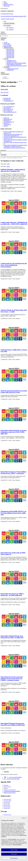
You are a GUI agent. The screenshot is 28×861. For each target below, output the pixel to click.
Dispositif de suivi (7, 786)
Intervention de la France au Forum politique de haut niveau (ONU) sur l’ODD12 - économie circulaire (12, 678)
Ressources (6, 67)
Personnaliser (17, 859)
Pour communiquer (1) (9, 106)
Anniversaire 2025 (7, 799)
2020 (4, 92)
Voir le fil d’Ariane (5, 74)
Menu (5, 1)
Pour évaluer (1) (7, 108)
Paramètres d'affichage (9, 23)
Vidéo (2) (6, 126)
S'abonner (6, 771)
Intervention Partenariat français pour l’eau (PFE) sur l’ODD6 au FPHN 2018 (13, 724)
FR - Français (10, 27)
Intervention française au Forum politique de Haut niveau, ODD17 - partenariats (13, 472)
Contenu (6, 3)
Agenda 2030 (7, 43)
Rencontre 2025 (10, 49)
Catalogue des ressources (12, 68)
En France (6, 788)
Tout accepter (16, 850)
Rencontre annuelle (8, 47)
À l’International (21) (9, 100)
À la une (6, 58)
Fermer (2, 32)
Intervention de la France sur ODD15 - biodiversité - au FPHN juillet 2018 (12, 594)
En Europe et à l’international (10, 789)
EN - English (10, 29)
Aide (5, 21)
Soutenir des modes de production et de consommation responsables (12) (13, 135)
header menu (10, 11)
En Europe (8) (7, 99)
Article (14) (6, 117)
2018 (6, 89)
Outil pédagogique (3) (9, 121)
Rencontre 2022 (10, 53)
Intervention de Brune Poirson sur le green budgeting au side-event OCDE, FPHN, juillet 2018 (14, 432)
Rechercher (3, 11)
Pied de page (7, 6)
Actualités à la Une (11, 60)
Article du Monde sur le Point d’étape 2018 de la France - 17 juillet (14, 310)
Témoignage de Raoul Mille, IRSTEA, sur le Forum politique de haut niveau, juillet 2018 (13, 513)
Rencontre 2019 (10, 57)
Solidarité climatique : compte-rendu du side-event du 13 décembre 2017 (13, 170)
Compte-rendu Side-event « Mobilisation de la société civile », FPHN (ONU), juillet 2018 (14, 223)
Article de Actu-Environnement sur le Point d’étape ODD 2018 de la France (14, 391)
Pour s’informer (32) (8, 109)
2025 (2, 92)
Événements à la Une (12, 61)
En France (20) (7, 98)
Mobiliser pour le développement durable (16, 63)
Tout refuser (16, 854)
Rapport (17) (7, 123)
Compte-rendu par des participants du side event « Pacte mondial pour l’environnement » (14, 265)
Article (8, 166)
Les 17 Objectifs (7, 45)
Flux (12, 778)
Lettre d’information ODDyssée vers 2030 (17, 65)
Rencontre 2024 (10, 50)
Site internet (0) (7, 124)
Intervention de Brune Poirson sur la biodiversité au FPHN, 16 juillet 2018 (12, 636)
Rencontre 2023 (10, 52)
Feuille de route (7, 46)
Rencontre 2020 (10, 56)
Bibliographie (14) (8, 119)
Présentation (6, 785)
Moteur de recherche (8, 4)
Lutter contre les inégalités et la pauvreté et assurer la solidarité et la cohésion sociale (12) (15, 145)
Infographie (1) (7, 120)
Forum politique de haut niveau (14, 64)
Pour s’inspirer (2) (8, 110)
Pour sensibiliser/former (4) (10, 112)
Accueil (5, 42)
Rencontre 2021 (10, 54)
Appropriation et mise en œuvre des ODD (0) (14, 147)
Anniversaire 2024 (7, 800)
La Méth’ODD (10, 70)
